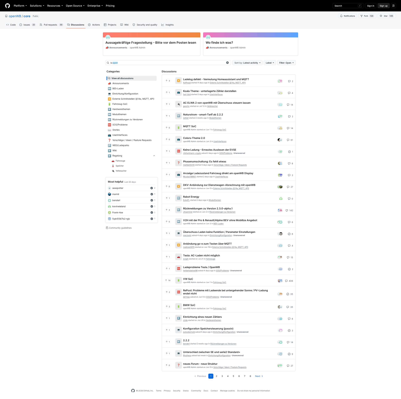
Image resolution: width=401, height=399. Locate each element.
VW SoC (188, 278)
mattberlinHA (189, 165)
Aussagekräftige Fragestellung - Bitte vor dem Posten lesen (150, 42)
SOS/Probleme (225, 153)
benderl (116, 200)
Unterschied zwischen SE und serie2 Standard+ (211, 352)
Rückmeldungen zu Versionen (222, 212)
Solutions (36, 5)
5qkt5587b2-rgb (121, 218)
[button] (227, 62)
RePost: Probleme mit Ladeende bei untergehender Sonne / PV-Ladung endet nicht (225, 292)
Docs (206, 390)
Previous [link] (201, 376)
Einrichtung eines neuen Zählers (202, 316)
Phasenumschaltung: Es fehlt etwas (204, 161)
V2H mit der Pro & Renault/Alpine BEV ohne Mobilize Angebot (220, 220)
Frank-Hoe (117, 212)
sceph (185, 259)
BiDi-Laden (219, 223)
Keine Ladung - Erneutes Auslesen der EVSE (209, 149)
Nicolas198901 (189, 176)
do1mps (186, 297)
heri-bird (187, 94)
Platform (19, 5)
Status (186, 390)
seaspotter (117, 188)
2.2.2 (186, 340)
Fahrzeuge (210, 259)
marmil (115, 194)
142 (291, 210)
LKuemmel (187, 212)
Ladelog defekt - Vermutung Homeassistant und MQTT (216, 79)
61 (291, 140)
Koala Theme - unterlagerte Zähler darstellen (209, 91)
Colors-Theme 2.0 (194, 138)
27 (291, 187)
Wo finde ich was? (219, 42)
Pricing (110, 5)
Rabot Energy (191, 196)
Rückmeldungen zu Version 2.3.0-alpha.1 (208, 208)
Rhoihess (187, 355)
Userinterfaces (216, 94)
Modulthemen (215, 118)
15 (291, 257)
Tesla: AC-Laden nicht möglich (201, 255)
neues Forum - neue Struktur (200, 363)
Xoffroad (187, 82)
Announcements (116, 47)
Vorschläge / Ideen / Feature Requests (230, 165)
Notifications (349, 16)
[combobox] (167, 62)
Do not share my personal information (253, 390)
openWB (15, 16)
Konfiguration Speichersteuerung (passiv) (208, 328)
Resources (53, 5)
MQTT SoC (189, 126)
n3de (185, 320)
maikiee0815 (188, 247)
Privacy (167, 390)
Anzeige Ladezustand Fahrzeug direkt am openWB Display (218, 173)
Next (257, 376)
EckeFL (186, 200)
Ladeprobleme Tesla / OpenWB (201, 267)
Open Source (74, 5)
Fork (368, 16)
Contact (214, 390)
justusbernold (189, 332)
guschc (186, 106)
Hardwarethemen (213, 320)
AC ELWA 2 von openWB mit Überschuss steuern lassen (217, 102)
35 (291, 294)
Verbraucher (212, 106)
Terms (158, 390)
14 (291, 104)
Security (176, 390)
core (26, 16)
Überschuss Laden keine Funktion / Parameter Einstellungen (219, 231)
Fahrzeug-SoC (219, 129)
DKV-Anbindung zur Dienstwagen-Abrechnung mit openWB (219, 185)
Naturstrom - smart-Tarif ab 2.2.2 (203, 114)
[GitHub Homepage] (133, 391)
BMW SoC (189, 305)
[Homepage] (7, 5)
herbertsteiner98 (190, 270)
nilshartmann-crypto (192, 153)
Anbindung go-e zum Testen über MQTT (207, 243)
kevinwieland (119, 206)
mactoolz (187, 235)
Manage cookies (227, 390)
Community (196, 390)
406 (290, 281)
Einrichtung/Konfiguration (221, 235)
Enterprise (94, 5)
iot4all (186, 118)
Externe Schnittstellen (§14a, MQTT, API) (228, 82)
